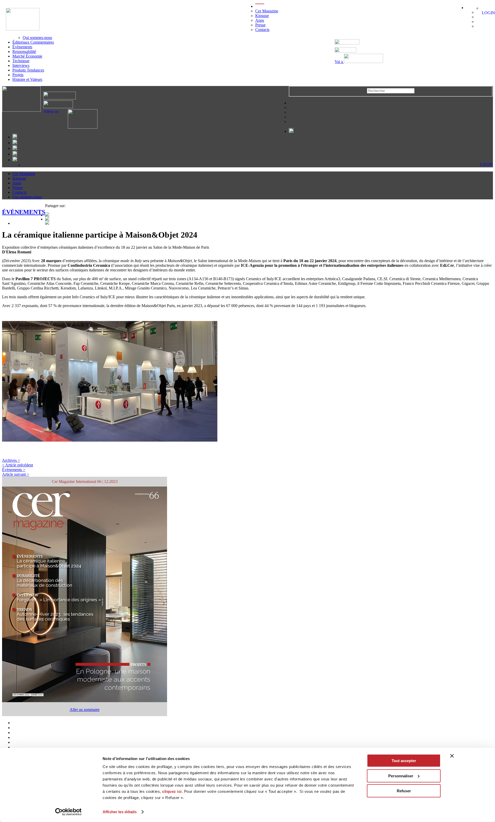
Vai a (339, 61)
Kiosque (262, 15)
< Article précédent (17, 465)
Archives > (11, 460)
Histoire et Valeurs (27, 79)
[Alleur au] (78, 127)
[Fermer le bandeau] (452, 756)
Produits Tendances (28, 70)
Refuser (404, 791)
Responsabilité (24, 51)
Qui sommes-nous (37, 37)
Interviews (20, 65)
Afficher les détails (120, 812)
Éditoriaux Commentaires (33, 42)
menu (259, 6)
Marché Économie (27, 56)
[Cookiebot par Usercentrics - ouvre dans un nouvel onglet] (68, 812)
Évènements (22, 47)
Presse (260, 25)
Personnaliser (400, 775)
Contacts (262, 29)
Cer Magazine (266, 11)
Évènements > (13, 469)
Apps (259, 20)
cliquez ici (172, 791)
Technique (20, 61)
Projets (17, 75)
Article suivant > (15, 474)
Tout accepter (404, 760)
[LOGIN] (483, 8)
